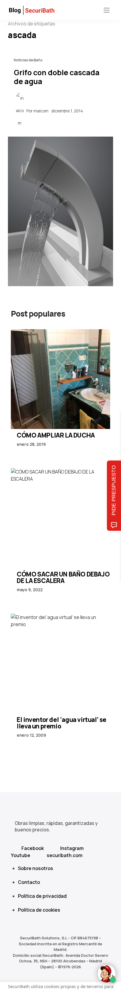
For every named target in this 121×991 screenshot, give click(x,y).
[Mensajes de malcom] (20, 110)
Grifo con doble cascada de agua (57, 76)
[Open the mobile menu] (106, 10)
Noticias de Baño (28, 60)
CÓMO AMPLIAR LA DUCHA (56, 435)
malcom (40, 110)
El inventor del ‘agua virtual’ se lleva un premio (61, 722)
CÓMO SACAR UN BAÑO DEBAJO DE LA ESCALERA (63, 577)
